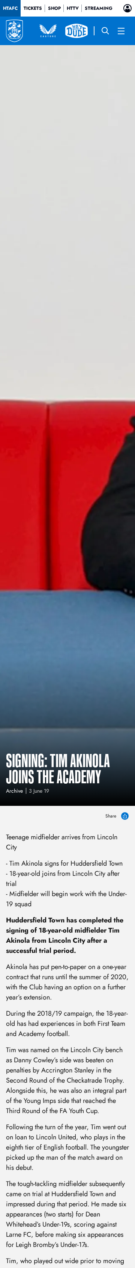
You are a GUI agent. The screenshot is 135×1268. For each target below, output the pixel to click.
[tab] (10, 8)
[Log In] (127, 8)
